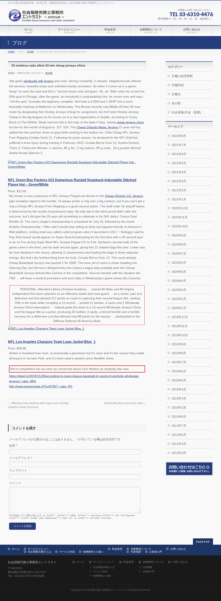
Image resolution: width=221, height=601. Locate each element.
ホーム (16, 548)
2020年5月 (179, 271)
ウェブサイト (18, 470)
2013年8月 (179, 416)
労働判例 (178, 85)
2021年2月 (179, 190)
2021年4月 (179, 172)
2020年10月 (180, 226)
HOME (11, 52)
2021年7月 (179, 145)
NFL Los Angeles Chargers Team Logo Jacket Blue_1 (52, 342)
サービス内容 (67, 551)
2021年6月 (179, 154)
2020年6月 (179, 262)
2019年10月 (180, 335)
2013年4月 (179, 444)
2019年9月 (179, 344)
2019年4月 (179, 389)
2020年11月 (180, 217)
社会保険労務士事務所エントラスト (105, 589)
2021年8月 (179, 136)
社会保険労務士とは (39, 551)
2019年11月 (180, 326)
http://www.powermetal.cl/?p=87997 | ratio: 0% (40, 386)
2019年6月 (179, 371)
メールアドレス (20, 458)
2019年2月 (179, 407)
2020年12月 (180, 208)
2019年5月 (179, 380)
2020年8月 (179, 244)
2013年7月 (179, 425)
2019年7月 (179, 362)
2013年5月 (179, 434)
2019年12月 (180, 317)
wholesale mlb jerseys (39, 81)
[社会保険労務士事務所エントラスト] (42, 17)
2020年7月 (179, 253)
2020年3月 (179, 290)
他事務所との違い (93, 551)
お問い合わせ (178, 548)
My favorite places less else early (125, 403)
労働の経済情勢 (182, 76)
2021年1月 (179, 199)
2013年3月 (179, 453)
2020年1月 (179, 308)
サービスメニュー (38, 548)
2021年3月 (179, 181)
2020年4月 (179, 280)
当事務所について (141, 548)
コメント (15, 483)
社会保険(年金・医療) (186, 112)
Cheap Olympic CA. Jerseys (124, 196)
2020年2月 (179, 299)
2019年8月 (179, 353)
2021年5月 (179, 163)
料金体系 (117, 548)
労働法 (176, 94)
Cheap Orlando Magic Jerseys (97, 127)
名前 (13, 445)
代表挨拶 (136, 551)
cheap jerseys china (130, 122)
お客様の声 (155, 551)
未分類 (30, 52)
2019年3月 (179, 398)
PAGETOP (203, 541)
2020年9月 (179, 235)
